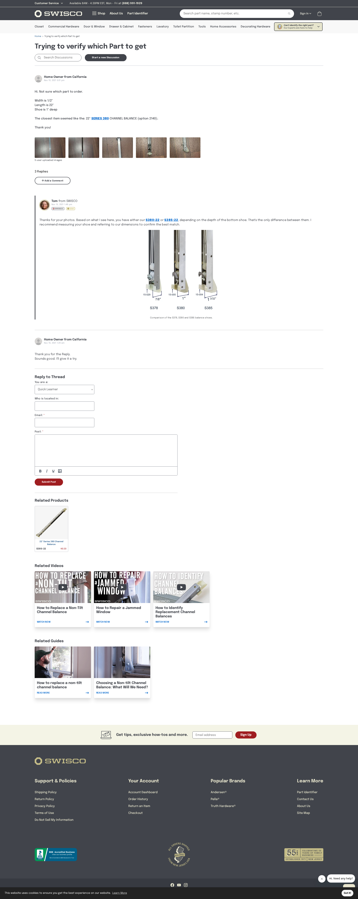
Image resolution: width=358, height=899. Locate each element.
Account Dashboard (143, 792)
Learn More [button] (119, 893)
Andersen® (219, 792)
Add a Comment (53, 181)
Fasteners (145, 26)
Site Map (303, 813)
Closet (39, 26)
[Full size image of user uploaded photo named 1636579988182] (185, 147)
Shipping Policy (46, 792)
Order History (138, 799)
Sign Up (246, 734)
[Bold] (40, 471)
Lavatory (163, 26)
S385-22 (171, 220)
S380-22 (152, 220)
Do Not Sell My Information (54, 820)
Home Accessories (223, 26)
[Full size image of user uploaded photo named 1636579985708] (117, 147)
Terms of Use (44, 813)
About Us (303, 806)
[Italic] (47, 471)
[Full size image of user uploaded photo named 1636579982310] (50, 147)
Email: (39, 415)
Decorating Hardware (255, 26)
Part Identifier (307, 792)
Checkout (135, 813)
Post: (38, 431)
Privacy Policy (45, 806)
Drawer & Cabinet (121, 26)
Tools (202, 26)
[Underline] (53, 471)
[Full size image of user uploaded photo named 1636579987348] (151, 147)
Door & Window (94, 26)
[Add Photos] (60, 471)
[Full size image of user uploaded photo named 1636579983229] (83, 147)
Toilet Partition (183, 26)
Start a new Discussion (105, 58)
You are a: (41, 382)
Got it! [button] (347, 893)
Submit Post (49, 482)
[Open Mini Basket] (320, 13)
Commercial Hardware (63, 26)
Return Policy (44, 799)
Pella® (215, 799)
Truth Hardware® (223, 806)
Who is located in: (47, 398)
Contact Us (305, 799)
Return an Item (139, 806)
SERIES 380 (100, 118)
